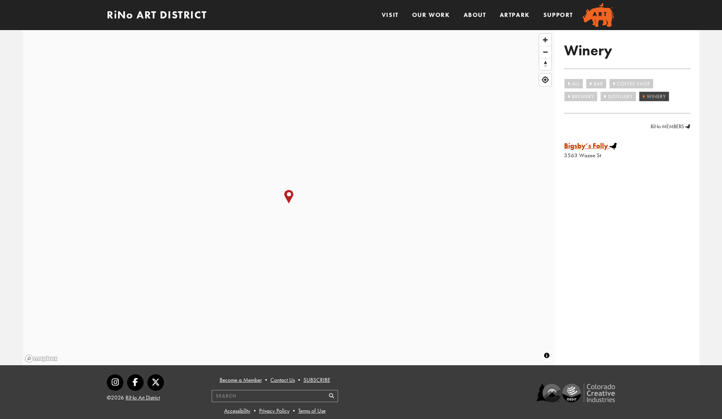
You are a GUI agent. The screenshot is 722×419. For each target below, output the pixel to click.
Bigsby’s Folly (586, 145)
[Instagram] (115, 382)
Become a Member (241, 380)
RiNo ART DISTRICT (157, 14)
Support (558, 15)
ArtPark (515, 15)
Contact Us (282, 380)
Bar (597, 83)
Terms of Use (312, 410)
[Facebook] (135, 382)
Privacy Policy (274, 410)
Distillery (620, 96)
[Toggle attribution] (546, 355)
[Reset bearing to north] (545, 64)
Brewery (582, 96)
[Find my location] (545, 80)
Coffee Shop (633, 83)
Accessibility (237, 410)
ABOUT (475, 15)
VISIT (390, 15)
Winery (655, 96)
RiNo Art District (143, 397)
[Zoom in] (545, 40)
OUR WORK (431, 15)
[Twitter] (155, 382)
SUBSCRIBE (316, 380)
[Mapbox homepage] (41, 358)
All (575, 83)
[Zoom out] (545, 52)
